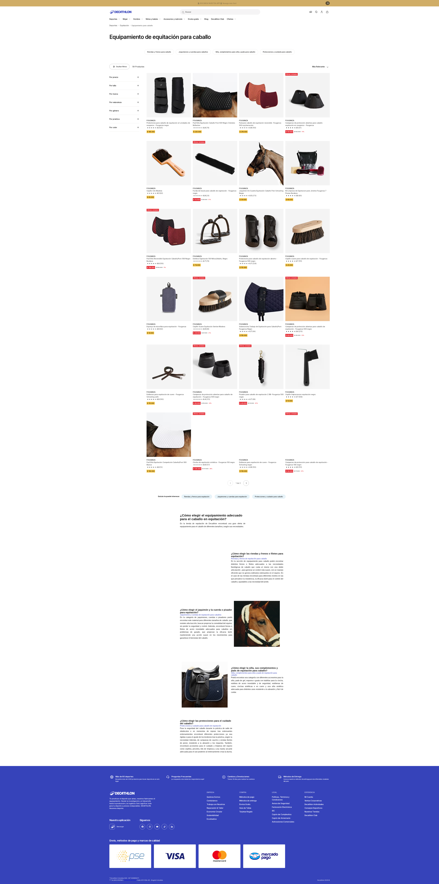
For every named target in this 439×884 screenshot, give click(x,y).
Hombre (137, 19)
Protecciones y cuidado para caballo (277, 52)
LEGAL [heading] (274, 792)
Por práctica (114, 119)
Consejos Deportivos (313, 808)
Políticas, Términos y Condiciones (280, 798)
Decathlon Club (217, 19)
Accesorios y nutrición (173, 19)
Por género (114, 111)
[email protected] (130, 880)
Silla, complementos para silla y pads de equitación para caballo (254, 674)
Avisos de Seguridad (280, 803)
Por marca (113, 94)
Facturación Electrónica (282, 807)
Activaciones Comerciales (283, 822)
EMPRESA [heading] (210, 792)
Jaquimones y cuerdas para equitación (232, 497)
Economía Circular (214, 811)
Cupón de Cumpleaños (281, 814)
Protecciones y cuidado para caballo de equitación (200, 726)
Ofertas (230, 19)
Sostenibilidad (213, 815)
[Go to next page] (246, 483)
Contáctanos (212, 800)
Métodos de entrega (248, 800)
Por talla (112, 85)
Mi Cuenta (308, 797)
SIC (273, 811)
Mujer (125, 19)
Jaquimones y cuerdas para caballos (193, 52)
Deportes (113, 19)
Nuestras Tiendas (311, 811)
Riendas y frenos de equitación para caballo (249, 559)
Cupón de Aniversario (281, 818)
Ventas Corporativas (313, 800)
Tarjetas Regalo (246, 811)
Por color (113, 127)
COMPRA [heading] (242, 792)
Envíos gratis (193, 19)
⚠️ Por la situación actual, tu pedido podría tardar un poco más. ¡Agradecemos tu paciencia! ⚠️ (216, 3)
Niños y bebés (152, 19)
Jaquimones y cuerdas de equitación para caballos (200, 615)
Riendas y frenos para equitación (196, 497)
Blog (206, 19)
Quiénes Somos (213, 797)
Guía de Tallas (245, 808)
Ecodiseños (212, 819)
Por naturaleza (115, 102)
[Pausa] (327, 3)
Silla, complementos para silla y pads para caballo (235, 52)
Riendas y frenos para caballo (159, 52)
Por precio (113, 77)
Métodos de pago (246, 797)
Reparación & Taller (215, 808)
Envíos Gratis (244, 804)
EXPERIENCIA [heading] (309, 792)
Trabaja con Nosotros (216, 804)
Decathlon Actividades (314, 804)
